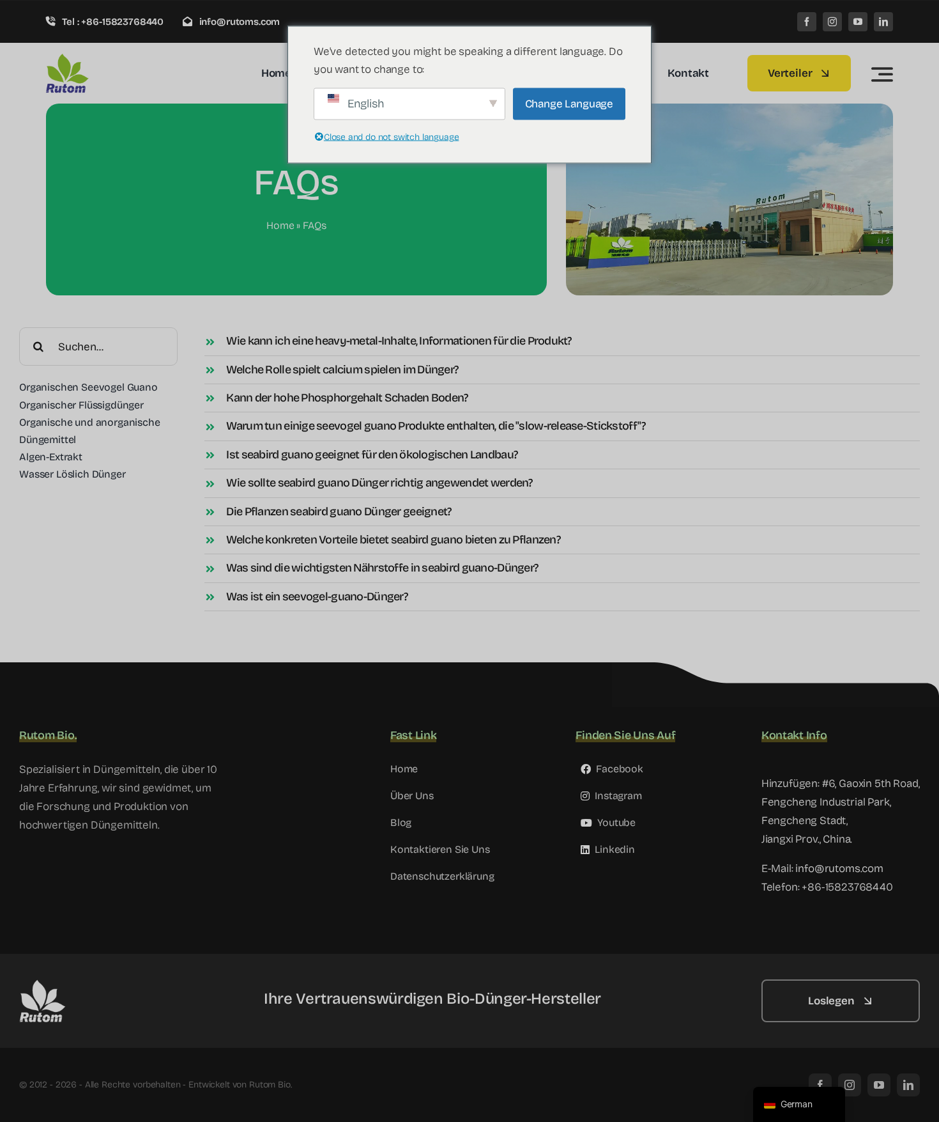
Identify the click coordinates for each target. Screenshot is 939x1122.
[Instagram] (832, 21)
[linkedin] (883, 21)
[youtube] (857, 21)
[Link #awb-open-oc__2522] (882, 74)
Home (280, 225)
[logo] (106, 58)
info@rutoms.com (839, 868)
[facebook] (806, 21)
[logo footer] (83, 985)
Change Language (569, 103)
